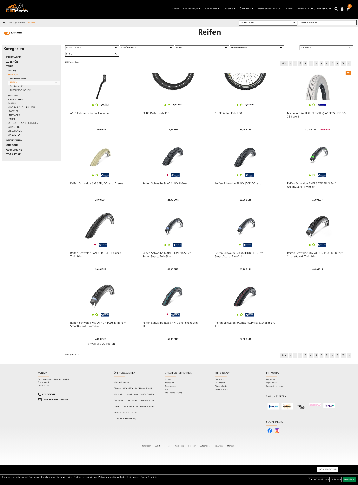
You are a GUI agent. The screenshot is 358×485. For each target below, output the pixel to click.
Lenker (11, 119)
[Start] (4, 23)
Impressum (169, 383)
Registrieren (271, 383)
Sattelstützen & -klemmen (23, 123)
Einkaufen (211, 9)
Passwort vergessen (274, 386)
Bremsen (13, 96)
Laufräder (14, 115)
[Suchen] (294, 22)
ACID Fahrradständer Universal (90, 113)
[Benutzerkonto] (342, 9)
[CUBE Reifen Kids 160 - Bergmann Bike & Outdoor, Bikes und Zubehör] (173, 87)
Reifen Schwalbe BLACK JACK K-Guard (166, 183)
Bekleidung (14, 140)
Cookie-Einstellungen (319, 480)
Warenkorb (220, 380)
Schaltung (14, 127)
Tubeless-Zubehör (20, 90)
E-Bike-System (15, 100)
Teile (10, 23)
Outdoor (12, 145)
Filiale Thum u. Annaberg (313, 9)
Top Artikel (14, 154)
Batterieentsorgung (173, 393)
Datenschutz (170, 386)
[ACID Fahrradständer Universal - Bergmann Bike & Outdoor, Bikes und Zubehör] (100, 87)
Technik (289, 9)
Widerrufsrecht (222, 390)
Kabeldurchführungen (21, 107)
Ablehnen (336, 480)
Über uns (245, 9)
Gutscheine (14, 150)
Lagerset (13, 111)
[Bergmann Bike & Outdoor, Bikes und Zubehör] (17, 8)
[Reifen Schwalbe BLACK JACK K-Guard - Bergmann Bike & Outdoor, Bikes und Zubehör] (173, 157)
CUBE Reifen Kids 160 (156, 113)
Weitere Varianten (102, 344)
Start (175, 9)
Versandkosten (221, 386)
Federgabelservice (269, 9)
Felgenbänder (18, 79)
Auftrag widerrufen (328, 469)
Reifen (31, 23)
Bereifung (20, 23)
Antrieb (12, 71)
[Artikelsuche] (336, 10)
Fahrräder (13, 57)
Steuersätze (15, 131)
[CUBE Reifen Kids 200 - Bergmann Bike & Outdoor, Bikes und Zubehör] (245, 87)
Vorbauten (14, 135)
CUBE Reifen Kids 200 (228, 113)
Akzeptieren (349, 480)
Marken (230, 446)
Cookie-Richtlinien (149, 477)
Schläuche (16, 86)
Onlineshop (190, 9)
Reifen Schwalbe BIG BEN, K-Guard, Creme (96, 183)
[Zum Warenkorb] (348, 10)
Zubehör (12, 62)
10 (343, 63)
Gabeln (12, 104)
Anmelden (270, 380)
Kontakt (168, 380)
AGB (166, 390)
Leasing (228, 9)
